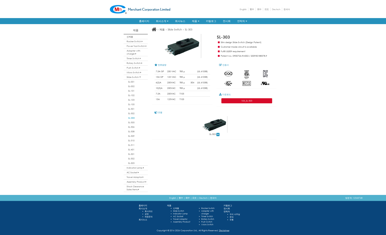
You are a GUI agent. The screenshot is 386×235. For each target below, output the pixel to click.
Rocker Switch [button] (134, 41)
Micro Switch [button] (133, 72)
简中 (259, 9)
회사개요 (149, 211)
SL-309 (131, 136)
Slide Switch (175, 29)
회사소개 (161, 21)
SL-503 (131, 163)
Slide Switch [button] (133, 77)
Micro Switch (207, 224)
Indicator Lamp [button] (135, 167)
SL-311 (131, 145)
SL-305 (131, 122)
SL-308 (131, 131)
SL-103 (131, 99)
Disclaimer (224, 230)
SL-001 (131, 81)
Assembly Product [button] (136, 181)
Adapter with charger (207, 212)
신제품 (130, 36)
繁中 (252, 9)
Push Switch (206, 222)
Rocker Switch (208, 208)
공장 (147, 214)
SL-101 (131, 90)
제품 (195, 21)
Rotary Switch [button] (134, 63)
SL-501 (131, 154)
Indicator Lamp (180, 213)
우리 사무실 (235, 214)
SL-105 (131, 104)
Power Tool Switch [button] (136, 46)
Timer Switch (207, 216)
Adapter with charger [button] (133, 52)
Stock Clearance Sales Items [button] (135, 188)
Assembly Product (181, 222)
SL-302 (131, 113)
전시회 (227, 21)
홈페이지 (144, 21)
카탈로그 (211, 21)
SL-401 (131, 149)
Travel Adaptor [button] (135, 177)
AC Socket (178, 216)
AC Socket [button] (132, 172)
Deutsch (276, 9)
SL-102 (131, 95)
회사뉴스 (180, 21)
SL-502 (131, 158)
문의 (232, 217)
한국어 (287, 9)
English (243, 9)
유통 (232, 219)
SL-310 (131, 140)
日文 (267, 9)
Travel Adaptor (180, 219)
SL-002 (131, 86)
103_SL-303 (246, 100)
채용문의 (149, 216)
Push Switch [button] (133, 67)
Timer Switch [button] (133, 58)
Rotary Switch (207, 219)
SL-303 (131, 118)
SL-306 (131, 126)
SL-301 (131, 108)
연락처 (241, 21)
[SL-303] (214, 124)
